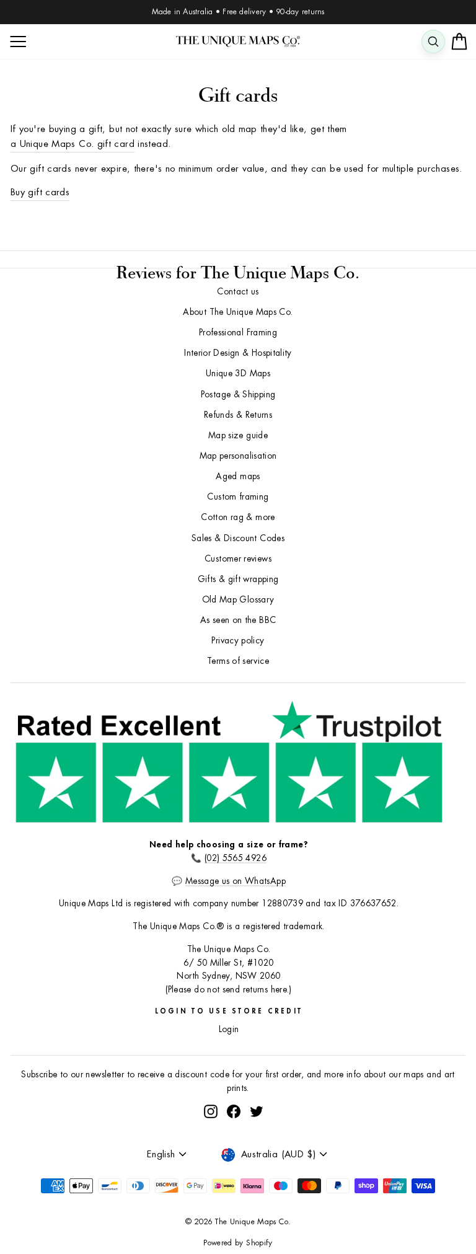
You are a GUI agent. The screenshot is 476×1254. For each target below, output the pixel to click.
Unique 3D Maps (238, 373)
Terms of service (238, 661)
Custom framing (237, 497)
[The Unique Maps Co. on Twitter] (256, 1111)
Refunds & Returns (238, 415)
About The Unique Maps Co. (238, 312)
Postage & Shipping (238, 395)
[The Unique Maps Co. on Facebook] (233, 1111)
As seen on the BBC (238, 620)
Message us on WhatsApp (235, 881)
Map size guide (238, 435)
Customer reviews (238, 559)
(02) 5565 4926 (236, 858)
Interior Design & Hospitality (238, 353)
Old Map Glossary (238, 600)
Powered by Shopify (238, 1243)
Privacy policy (237, 641)
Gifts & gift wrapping (238, 579)
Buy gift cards (40, 192)
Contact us (238, 292)
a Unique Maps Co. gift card (72, 144)
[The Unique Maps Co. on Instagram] (211, 1111)
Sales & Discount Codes (238, 538)
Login (229, 1029)
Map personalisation (238, 456)
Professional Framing (238, 333)
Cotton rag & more (238, 517)
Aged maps (238, 476)
